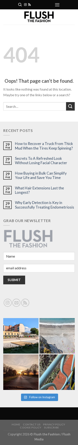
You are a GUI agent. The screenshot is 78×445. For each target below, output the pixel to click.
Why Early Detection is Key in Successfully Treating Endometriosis (44, 205)
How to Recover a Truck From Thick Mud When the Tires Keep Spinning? (44, 146)
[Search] (20, 5)
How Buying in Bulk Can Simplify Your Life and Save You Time (41, 175)
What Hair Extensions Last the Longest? (39, 190)
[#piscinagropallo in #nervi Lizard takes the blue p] (57, 372)
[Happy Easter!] (21, 372)
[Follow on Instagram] (25, 4)
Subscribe (51, 427)
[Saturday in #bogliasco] (57, 336)
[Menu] (57, 4)
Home (16, 424)
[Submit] (70, 106)
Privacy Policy (54, 424)
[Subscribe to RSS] (29, 4)
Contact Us (32, 424)
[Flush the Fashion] (39, 17)
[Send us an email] (16, 303)
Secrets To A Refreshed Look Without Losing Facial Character (41, 160)
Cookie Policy (30, 427)
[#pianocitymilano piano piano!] (21, 336)
